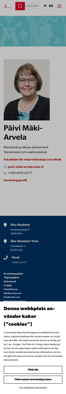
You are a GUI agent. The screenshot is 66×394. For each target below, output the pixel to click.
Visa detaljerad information (33, 388)
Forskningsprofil (15, 180)
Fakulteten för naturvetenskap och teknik (32, 159)
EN (51, 6)
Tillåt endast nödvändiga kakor (33, 379)
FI (45, 6)
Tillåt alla (33, 370)
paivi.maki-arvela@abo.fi (25, 167)
